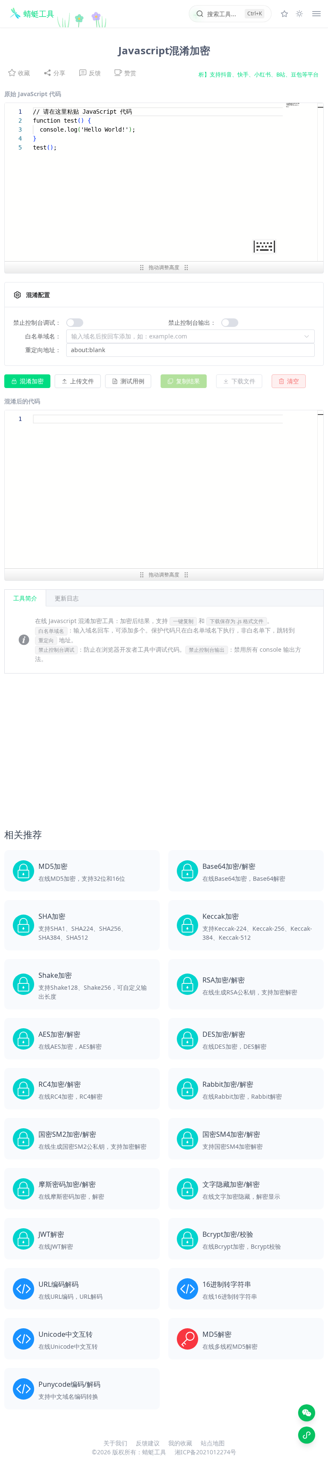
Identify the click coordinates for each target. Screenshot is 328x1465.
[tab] (67, 597)
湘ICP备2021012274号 (205, 1452)
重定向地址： (43, 350)
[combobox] (186, 336)
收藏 (24, 73)
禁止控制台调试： (37, 322)
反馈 (95, 73)
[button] (78, 381)
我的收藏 (180, 1443)
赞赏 (130, 73)
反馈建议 (148, 1443)
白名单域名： (43, 336)
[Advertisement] (164, 755)
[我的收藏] (284, 13)
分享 (59, 73)
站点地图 (213, 1443)
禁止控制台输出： (192, 322)
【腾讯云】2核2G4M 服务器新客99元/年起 (266, 74)
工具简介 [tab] (25, 598)
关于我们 (115, 1443)
